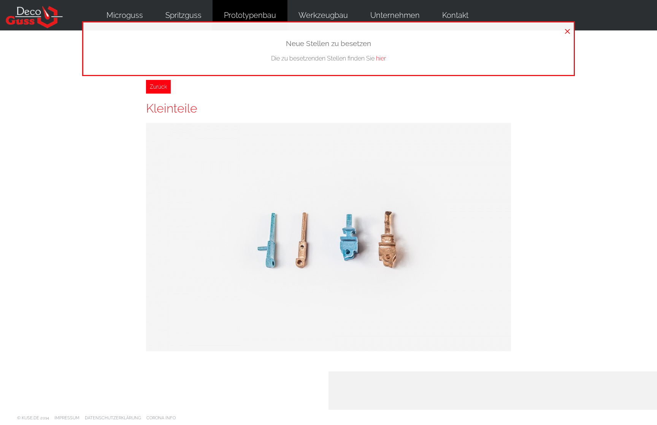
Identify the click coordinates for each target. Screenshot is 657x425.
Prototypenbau (250, 15)
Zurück (158, 87)
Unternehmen (395, 15)
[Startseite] (40, 17)
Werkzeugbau (323, 15)
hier (381, 58)
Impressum (66, 417)
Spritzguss (183, 15)
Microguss (124, 15)
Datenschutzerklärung (113, 417)
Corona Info (161, 417)
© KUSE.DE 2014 (33, 417)
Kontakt (455, 15)
